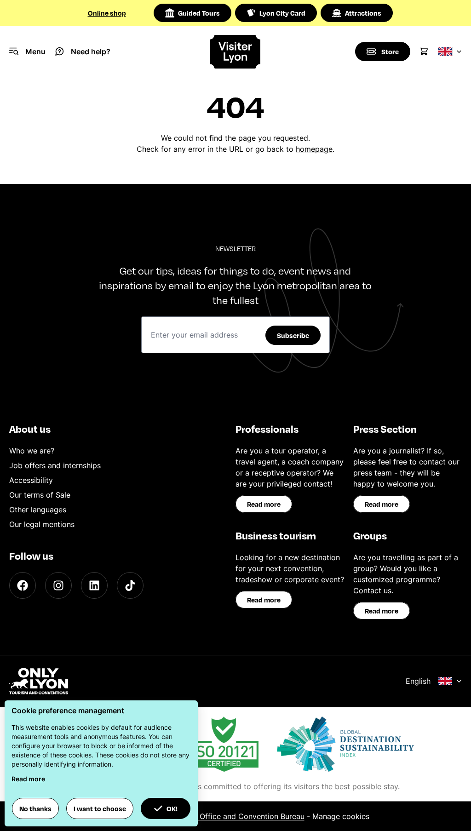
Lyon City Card (282, 12)
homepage (314, 149)
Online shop (107, 13)
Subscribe (293, 335)
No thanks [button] (35, 808)
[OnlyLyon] (38, 681)
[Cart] (424, 51)
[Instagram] (58, 585)
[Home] (235, 52)
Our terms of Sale (39, 494)
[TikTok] (130, 585)
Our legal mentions (42, 524)
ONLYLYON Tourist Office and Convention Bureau (218, 816)
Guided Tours (199, 12)
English (418, 681)
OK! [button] (172, 808)
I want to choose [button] (100, 808)
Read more (264, 504)
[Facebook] (22, 585)
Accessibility (31, 480)
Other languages (37, 509)
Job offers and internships (55, 465)
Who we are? (31, 450)
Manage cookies (340, 816)
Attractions (363, 12)
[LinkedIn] (94, 585)
